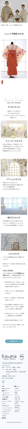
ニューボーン (18, 390)
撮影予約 (4, 418)
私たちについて (5, 388)
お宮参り (17, 388)
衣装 (7, 25)
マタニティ (17, 396)
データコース (6, 393)
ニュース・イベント (6, 401)
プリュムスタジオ (7, 409)
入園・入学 (17, 399)
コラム (3, 403)
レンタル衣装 (5, 397)
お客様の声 (4, 399)
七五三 (16, 394)
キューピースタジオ (7, 408)
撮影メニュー (17, 386)
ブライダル (17, 409)
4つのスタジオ (5, 405)
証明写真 (17, 411)
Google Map (6, 365)
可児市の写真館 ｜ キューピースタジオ (6, 4)
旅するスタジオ (6, 411)
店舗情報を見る (14, 341)
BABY (16, 392)
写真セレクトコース (7, 394)
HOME (2, 25)
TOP (3, 386)
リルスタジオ (6, 413)
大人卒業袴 (17, 405)
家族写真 (17, 407)
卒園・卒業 (17, 398)
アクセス (4, 416)
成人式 (16, 403)
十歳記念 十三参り (19, 401)
